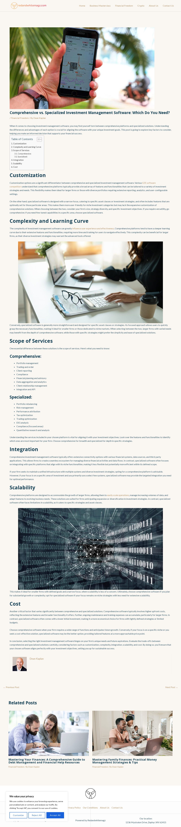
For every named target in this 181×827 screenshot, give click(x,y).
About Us (153, 5)
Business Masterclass (100, 5)
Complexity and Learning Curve (27, 147)
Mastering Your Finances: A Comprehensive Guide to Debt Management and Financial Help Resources (46, 761)
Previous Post (11, 687)
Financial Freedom (124, 5)
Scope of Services (21, 150)
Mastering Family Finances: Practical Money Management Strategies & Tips (124, 761)
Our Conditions (90, 807)
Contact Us (168, 5)
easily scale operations (118, 495)
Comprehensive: (24, 154)
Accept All (55, 815)
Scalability (17, 163)
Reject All (37, 815)
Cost (15, 167)
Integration (18, 160)
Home (82, 5)
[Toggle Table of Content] (38, 139)
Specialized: (22, 157)
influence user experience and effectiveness (93, 228)
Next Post (171, 687)
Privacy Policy (74, 807)
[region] (37, 806)
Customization (19, 143)
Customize (18, 815)
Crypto (140, 5)
